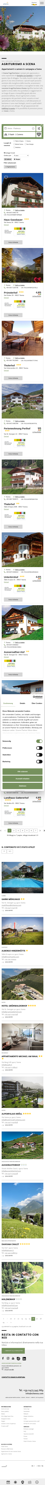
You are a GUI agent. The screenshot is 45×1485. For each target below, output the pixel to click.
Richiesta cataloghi (29, 1429)
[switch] (39, 748)
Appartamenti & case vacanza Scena (11, 1451)
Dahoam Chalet (11, 1244)
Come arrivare (5, 1409)
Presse (25, 1436)
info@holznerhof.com (10, 1306)
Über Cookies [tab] (37, 703)
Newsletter (27, 1411)
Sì (4, 851)
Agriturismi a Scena (6, 1454)
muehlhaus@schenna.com (11, 905)
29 (3, 1322)
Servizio (26, 1426)
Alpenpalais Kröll (12, 1114)
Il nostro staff (4, 1426)
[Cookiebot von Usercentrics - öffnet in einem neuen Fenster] (32, 697)
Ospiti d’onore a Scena (30, 1441)
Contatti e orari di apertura (13, 1377)
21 (14, 1319)
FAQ (25, 1431)
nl (42, 1466)
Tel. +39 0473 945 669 (31, 1390)
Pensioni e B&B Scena (7, 1449)
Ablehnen (22, 786)
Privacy (28, 1397)
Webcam (26, 1414)
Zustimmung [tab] (8, 703)
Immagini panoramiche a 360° (32, 1421)
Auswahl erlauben (22, 779)
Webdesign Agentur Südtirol (4, 1466)
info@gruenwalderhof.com (12, 1012)
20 (11, 1319)
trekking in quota (8, 108)
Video (25, 1419)
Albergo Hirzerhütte (14, 951)
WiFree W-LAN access (30, 1423)
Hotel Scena (4, 1446)
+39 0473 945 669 (9, 1369)
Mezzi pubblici (5, 1411)
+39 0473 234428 (11, 1174)
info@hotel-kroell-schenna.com (13, 1120)
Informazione (6, 1406)
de (32, 1466)
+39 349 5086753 (11, 1253)
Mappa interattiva (28, 1416)
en (39, 1466)
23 (22, 1319)
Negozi (3, 1421)
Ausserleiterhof (11, 1165)
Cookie (23, 1397)
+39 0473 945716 (11, 908)
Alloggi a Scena (6, 1444)
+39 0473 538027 (11, 1067)
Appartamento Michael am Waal (20, 1056)
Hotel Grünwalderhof (15, 1006)
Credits (33, 1397)
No (10, 851)
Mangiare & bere (5, 1419)
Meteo (3, 1414)
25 (29, 1319)
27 (37, 1319)
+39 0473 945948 (11, 1308)
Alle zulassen (22, 771)
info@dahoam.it (8, 1250)
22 (18, 1319)
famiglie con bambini (25, 76)
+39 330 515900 (10, 959)
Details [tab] (22, 703)
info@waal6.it (7, 1065)
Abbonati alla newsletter (14, 1350)
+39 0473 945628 (11, 1122)
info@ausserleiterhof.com (11, 1171)
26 (33, 1319)
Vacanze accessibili (29, 1434)
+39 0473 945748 (11, 1014)
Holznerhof (9, 1299)
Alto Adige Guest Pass (7, 1416)
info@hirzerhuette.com (10, 957)
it (35, 1466)
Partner (26, 1438)
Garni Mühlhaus (11, 899)
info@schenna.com (34, 1394)
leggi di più (9, 910)
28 (41, 1319)
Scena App (26, 1409)
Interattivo (27, 1406)
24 (26, 1319)
